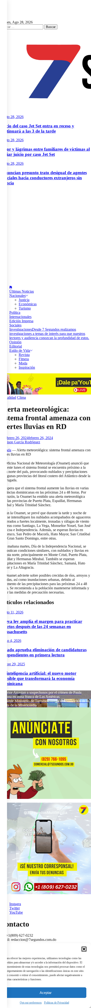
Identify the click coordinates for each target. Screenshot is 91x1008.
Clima (21, 397)
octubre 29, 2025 (12, 664)
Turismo (25, 308)
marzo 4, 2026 (10, 641)
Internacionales (20, 317)
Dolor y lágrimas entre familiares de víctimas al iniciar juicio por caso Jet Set (45, 152)
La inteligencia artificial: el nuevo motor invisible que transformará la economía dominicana (38, 678)
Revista (24, 355)
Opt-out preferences (31, 1002)
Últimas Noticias (21, 291)
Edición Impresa (21, 321)
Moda (23, 363)
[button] (84, 949)
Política (14, 312)
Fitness (24, 359)
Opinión (15, 342)
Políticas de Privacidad (56, 1002)
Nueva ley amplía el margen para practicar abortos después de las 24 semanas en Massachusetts (41, 626)
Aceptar (46, 993)
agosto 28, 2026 (12, 117)
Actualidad (8, 397)
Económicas (28, 304)
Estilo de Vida (19, 351)
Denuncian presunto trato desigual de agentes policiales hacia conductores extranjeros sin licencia (43, 177)
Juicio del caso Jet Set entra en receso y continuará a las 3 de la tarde (37, 128)
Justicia (24, 300)
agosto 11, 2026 (11, 612)
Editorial (15, 346)
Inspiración (27, 367)
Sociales (15, 325)
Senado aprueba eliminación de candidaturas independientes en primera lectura (43, 652)
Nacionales (17, 296)
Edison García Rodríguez (21, 442)
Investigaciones (49, 333)
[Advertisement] (45, 235)
